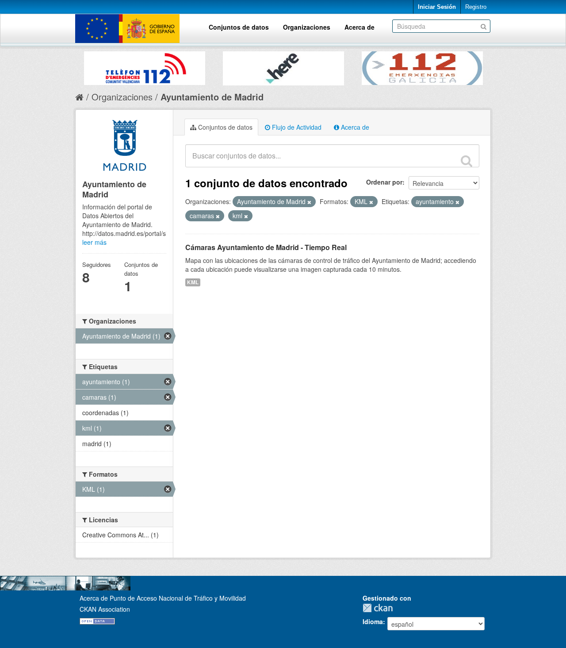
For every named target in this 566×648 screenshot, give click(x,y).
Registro (475, 7)
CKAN (380, 608)
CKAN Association (105, 609)
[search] (466, 160)
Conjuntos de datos (239, 27)
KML (193, 282)
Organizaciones (306, 27)
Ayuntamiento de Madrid (212, 96)
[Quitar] (309, 201)
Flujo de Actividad (295, 127)
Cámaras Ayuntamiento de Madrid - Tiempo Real (266, 247)
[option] (144, 66)
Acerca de (359, 27)
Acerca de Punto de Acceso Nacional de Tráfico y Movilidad (163, 598)
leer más (94, 242)
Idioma (373, 621)
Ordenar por (384, 181)
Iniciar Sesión (437, 7)
